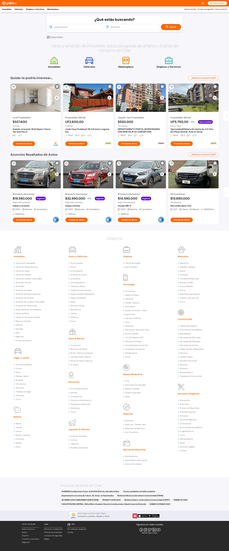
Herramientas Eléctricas (190, 337)
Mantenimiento (186, 372)
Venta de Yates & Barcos (81, 361)
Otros (18, 399)
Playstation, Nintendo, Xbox (137, 329)
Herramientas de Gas (189, 345)
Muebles (19, 380)
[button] (57, 98)
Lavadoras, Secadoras (135, 349)
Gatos (182, 271)
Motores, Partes (77, 305)
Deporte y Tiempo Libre (135, 424)
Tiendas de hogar (23, 391)
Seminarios (75, 408)
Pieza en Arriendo (23, 321)
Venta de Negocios (188, 419)
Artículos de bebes (78, 436)
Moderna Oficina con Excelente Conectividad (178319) (140, 496)
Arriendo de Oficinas (25, 298)
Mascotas (183, 256)
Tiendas (70, 532)
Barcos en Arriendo (78, 349)
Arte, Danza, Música (79, 388)
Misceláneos (185, 333)
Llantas (73, 313)
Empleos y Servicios (35, 9)
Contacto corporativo (30, 539)
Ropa (18, 446)
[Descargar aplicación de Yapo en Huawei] (135, 516)
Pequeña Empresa (188, 412)
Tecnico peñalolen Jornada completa (139, 491)
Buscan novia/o (186, 282)
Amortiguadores (77, 282)
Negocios (20, 336)
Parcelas (19, 329)
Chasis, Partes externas (80, 290)
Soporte (25, 536)
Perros (183, 290)
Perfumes (20, 439)
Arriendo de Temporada (26, 305)
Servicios (184, 364)
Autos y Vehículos (77, 256)
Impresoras (130, 314)
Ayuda (24, 532)
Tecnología (129, 284)
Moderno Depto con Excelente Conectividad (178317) (147, 500)
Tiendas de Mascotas (189, 278)
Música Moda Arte (132, 374)
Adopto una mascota (189, 298)
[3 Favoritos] (66, 87)
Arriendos (20, 286)
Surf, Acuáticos (131, 432)
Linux (127, 322)
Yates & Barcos (76, 338)
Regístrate (26, 542)
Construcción (185, 319)
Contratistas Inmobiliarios (191, 329)
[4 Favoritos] (119, 87)
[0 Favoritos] (14, 87)
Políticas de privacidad (53, 532)
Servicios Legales (187, 446)
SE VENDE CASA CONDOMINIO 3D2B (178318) (80, 500)
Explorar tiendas (190, 9)
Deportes (128, 413)
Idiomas (73, 392)
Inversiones (185, 400)
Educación (73, 382)
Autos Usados (76, 263)
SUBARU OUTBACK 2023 (160, 504)
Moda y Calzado (23, 435)
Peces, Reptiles (186, 286)
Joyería (19, 427)
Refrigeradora (131, 353)
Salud (182, 443)
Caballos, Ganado (187, 267)
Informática (130, 306)
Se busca (20, 388)
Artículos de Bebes (24, 364)
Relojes (19, 443)
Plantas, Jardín (22, 376)
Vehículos (18, 9)
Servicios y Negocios (188, 393)
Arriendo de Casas (24, 290)
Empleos (127, 256)
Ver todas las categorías (76, 529)
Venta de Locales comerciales (29, 278)
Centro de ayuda (221, 9)
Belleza (17, 416)
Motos (73, 267)
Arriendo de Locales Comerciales (30, 302)
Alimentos (184, 263)
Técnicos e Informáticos (80, 400)
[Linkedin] (154, 530)
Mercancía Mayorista (134, 449)
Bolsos (18, 423)
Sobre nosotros (28, 529)
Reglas (46, 539)
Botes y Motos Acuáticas (81, 353)
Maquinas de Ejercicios (135, 428)
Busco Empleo (131, 267)
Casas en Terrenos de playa (28, 317)
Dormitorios (21, 384)
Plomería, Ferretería (188, 361)
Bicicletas (129, 420)
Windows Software (133, 341)
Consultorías (185, 423)
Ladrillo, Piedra (186, 357)
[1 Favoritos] (171, 163)
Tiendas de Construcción (191, 376)
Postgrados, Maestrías (80, 404)
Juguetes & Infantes (79, 429)
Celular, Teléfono (132, 303)
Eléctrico (184, 353)
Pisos (18, 372)
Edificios (19, 325)
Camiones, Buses (77, 286)
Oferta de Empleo (133, 263)
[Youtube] (158, 530)
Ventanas (20, 395)
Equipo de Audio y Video (136, 310)
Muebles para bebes (79, 447)
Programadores (186, 431)
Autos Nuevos (76, 271)
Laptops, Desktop (133, 318)
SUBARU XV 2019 (180, 500)
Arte (127, 381)
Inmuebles (6, 9)
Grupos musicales (133, 392)
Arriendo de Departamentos (28, 294)
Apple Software (132, 295)
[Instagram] (145, 530)
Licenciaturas (76, 396)
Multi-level (184, 404)
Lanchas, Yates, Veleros (80, 357)
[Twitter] (150, 530)
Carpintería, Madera (188, 326)
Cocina (19, 368)
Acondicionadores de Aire (136, 345)
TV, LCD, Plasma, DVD (134, 337)
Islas (17, 332)
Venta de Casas (23, 271)
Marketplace (53, 9)
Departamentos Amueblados (28, 309)
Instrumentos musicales (135, 385)
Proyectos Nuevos (24, 340)
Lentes (19, 431)
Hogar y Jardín (21, 357)
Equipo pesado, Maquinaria (82, 294)
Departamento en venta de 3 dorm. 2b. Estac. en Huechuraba (88, 496)
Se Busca (74, 317)
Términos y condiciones (53, 529)
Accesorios (75, 278)
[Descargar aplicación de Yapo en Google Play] (154, 516)
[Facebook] (141, 530)
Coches (73, 440)
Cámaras (129, 299)
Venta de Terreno (23, 282)
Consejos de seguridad (205, 9)
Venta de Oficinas (23, 274)
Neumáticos (75, 309)
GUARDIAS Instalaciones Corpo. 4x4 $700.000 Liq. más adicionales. (90, 491)
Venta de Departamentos (27, 267)
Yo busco (74, 364)
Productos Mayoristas (189, 408)
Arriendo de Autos (78, 274)
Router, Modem (132, 333)
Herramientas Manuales (190, 341)
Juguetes (74, 443)
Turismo (183, 450)
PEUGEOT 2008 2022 (111, 500)
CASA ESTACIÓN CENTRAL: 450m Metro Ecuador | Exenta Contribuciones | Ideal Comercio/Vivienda (104, 504)
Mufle (72, 302)
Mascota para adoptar (190, 294)
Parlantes (129, 326)
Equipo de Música (78, 298)
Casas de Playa (22, 313)
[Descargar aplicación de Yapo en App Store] (143, 516)
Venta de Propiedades (25, 263)
